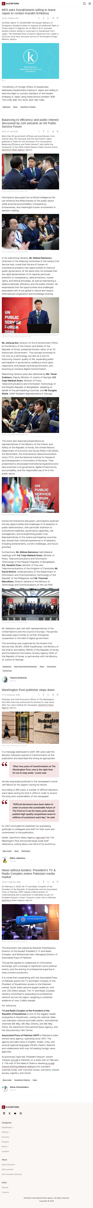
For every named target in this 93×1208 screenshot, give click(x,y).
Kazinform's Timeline (28, 107)
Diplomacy (6, 107)
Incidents (5, 1151)
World (4, 1146)
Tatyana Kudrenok (18, 678)
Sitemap (5, 1187)
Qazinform (6, 900)
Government (51, 667)
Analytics (5, 1142)
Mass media (7, 851)
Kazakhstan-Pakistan (22, 1080)
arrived (14, 1060)
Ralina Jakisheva (17, 858)
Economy (5, 1137)
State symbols (7, 1169)
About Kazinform (8, 1164)
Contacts (5, 1192)
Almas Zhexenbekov (19, 1087)
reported (40, 837)
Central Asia (7, 671)
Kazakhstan (7, 667)
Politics (5, 1132)
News (15, 107)
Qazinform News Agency (13, 150)
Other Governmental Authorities (25, 667)
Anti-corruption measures (12, 1174)
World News (26, 851)
